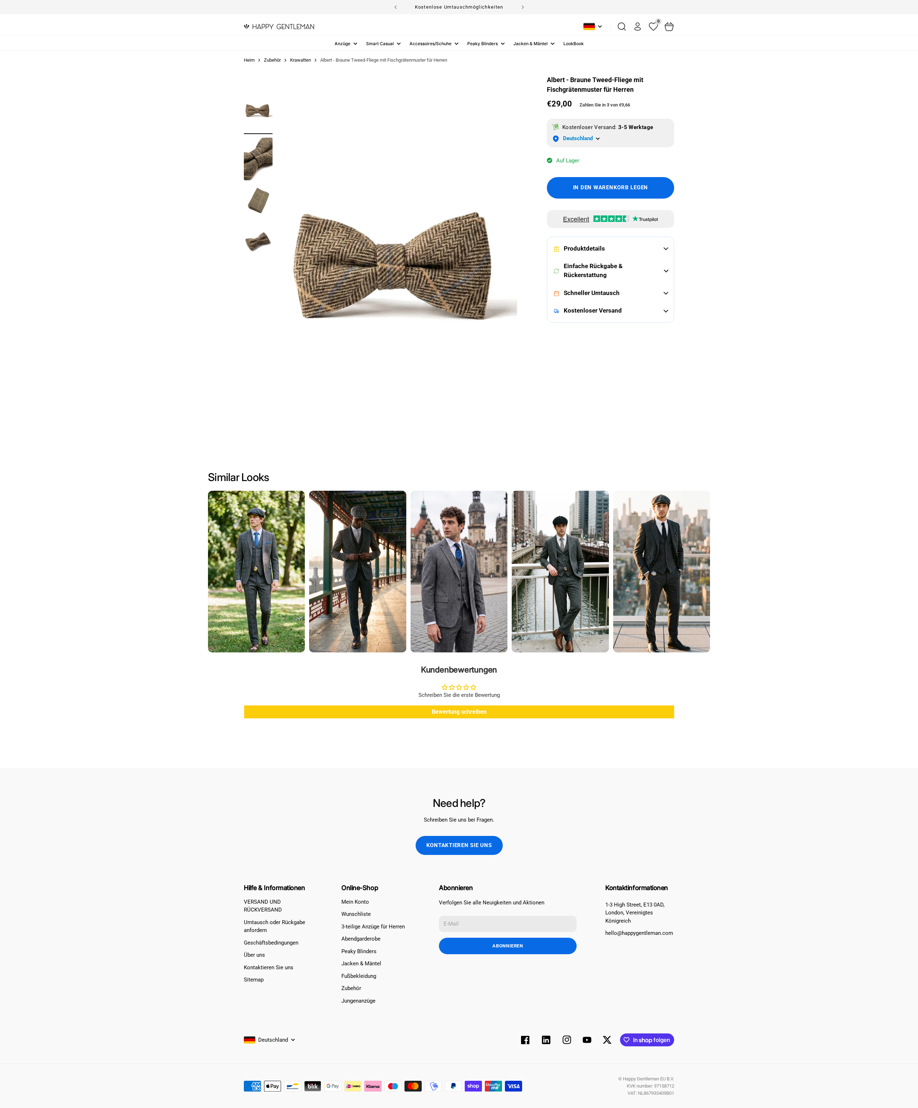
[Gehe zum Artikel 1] (258, 110)
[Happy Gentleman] (279, 26)
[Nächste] (522, 7)
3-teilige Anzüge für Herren (373, 926)
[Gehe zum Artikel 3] (258, 200)
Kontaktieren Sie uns (459, 845)
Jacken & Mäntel (531, 43)
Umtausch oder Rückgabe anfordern (274, 926)
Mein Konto (355, 902)
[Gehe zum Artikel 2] (258, 159)
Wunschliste (356, 914)
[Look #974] (459, 571)
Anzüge (342, 43)
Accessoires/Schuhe (430, 43)
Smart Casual (380, 43)
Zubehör (351, 988)
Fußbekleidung (358, 976)
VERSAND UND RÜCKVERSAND (263, 906)
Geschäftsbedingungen (271, 943)
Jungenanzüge (358, 1001)
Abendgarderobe (360, 939)
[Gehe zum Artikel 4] (258, 241)
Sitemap (254, 979)
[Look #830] (661, 571)
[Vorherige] (395, 7)
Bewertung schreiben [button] (459, 711)
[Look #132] (256, 571)
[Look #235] (560, 571)
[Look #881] (357, 571)
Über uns (254, 955)
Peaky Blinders (482, 43)
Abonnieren (507, 945)
